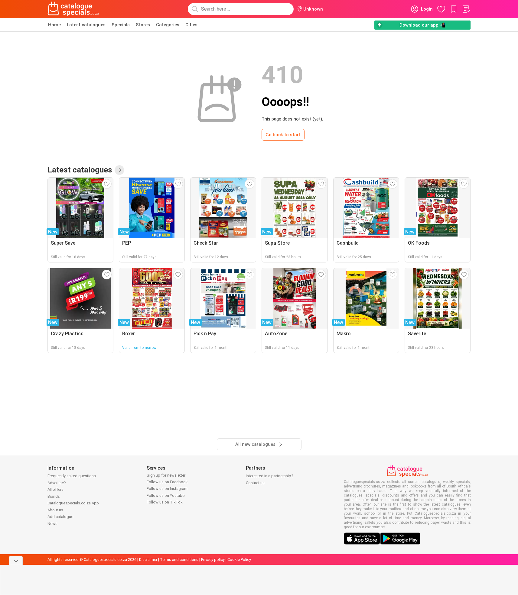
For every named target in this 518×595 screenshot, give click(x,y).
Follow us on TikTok (165, 502)
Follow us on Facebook (167, 482)
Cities (191, 24)
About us (55, 510)
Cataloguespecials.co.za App (73, 503)
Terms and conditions (179, 559)
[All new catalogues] (119, 170)
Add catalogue (60, 516)
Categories (167, 24)
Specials (121, 24)
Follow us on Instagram (167, 488)
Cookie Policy (239, 559)
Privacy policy (213, 559)
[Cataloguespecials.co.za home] (73, 9)
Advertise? (56, 483)
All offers (55, 489)
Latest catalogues (86, 24)
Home (54, 24)
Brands (53, 496)
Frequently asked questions (71, 476)
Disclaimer (148, 559)
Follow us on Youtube (165, 495)
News (52, 523)
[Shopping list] (466, 9)
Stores (143, 24)
